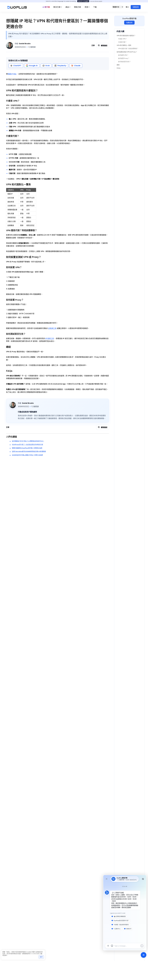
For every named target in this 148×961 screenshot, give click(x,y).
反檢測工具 (52, 328)
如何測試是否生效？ (124, 62)
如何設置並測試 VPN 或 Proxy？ (127, 52)
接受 (41, 957)
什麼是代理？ (122, 42)
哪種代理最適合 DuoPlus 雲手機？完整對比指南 (27, 448)
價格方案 (77, 7)
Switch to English (83, 1)
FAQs (118, 68)
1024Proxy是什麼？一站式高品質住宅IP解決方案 (27, 444)
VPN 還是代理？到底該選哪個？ (128, 49)
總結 (118, 65)
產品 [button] (67, 7)
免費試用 (136, 7)
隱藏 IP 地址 (12, 74)
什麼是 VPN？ (122, 39)
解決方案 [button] (56, 7)
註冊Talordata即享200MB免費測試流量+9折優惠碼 (29, 451)
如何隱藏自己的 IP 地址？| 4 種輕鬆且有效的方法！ (28, 441)
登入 (127, 7)
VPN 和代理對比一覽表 (124, 45)
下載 (95, 7)
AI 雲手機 (46, 7)
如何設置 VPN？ (123, 55)
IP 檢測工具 (50, 338)
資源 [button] (86, 7)
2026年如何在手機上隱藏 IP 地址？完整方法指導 (27, 455)
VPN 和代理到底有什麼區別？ (126, 36)
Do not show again (96, 1)
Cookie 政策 (35, 954)
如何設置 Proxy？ (123, 58)
